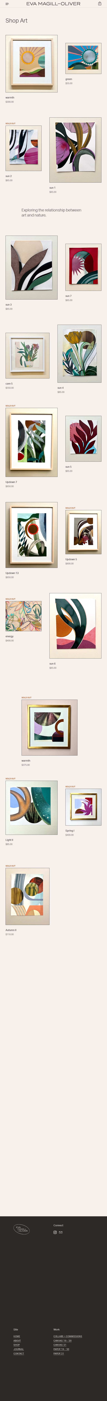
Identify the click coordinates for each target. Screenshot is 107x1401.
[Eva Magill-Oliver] (53, 3)
